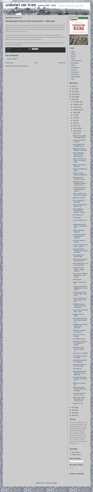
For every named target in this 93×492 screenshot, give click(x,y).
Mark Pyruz (76, 452)
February (76, 128)
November (76, 104)
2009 (73, 410)
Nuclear (73, 56)
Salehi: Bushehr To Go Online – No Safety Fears (79, 160)
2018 (73, 86)
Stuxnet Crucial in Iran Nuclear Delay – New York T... (80, 294)
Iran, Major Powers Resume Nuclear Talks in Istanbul (80, 250)
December (76, 102)
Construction (75, 72)
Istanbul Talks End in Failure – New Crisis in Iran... (80, 226)
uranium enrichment (41, 51)
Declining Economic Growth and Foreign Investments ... (79, 305)
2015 (73, 89)
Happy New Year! (78, 403)
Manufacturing (75, 76)
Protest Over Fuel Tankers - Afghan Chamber (78, 269)
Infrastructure (75, 74)
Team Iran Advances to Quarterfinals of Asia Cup (80, 299)
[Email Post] (29, 49)
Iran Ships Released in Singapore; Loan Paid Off (80, 379)
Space (73, 58)
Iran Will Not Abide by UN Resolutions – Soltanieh (79, 236)
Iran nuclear (27, 51)
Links (72, 79)
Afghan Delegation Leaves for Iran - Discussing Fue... (78, 154)
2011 (73, 99)
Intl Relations (75, 67)
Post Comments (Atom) (21, 66)
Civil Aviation (75, 63)
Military (73, 53)
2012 (73, 97)
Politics (73, 65)
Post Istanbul (77, 217)
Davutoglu (21, 51)
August (75, 112)
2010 (73, 407)
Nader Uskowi (77, 454)
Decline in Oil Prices (79, 198)
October (76, 107)
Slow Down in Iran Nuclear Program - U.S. (79, 349)
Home (36, 63)
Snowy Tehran (77, 279)
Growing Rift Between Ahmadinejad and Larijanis (79, 189)
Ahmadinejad (13, 51)
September (76, 109)
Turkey (33, 51)
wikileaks (49, 51)
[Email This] (32, 49)
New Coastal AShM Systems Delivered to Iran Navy (80, 389)
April (74, 123)
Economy (74, 70)
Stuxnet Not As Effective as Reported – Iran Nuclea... (80, 275)
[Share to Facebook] (36, 49)
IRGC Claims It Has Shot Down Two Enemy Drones (79, 399)
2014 (73, 91)
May (74, 120)
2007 (73, 415)
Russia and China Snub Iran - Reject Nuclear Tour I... (80, 320)
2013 (73, 94)
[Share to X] (35, 49)
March (75, 125)
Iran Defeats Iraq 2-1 (79, 339)
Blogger (54, 483)
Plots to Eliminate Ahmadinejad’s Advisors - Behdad (79, 210)
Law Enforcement (76, 60)
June (75, 117)
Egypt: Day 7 (77, 133)
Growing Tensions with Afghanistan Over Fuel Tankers (80, 288)
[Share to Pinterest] (37, 49)
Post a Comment (12, 59)
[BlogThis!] (33, 49)
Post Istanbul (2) (78, 215)
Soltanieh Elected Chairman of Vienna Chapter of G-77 (79, 183)
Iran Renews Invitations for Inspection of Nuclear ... (80, 343)
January (75, 131)
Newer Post (9, 63)
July (74, 115)
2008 (73, 412)
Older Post (62, 63)
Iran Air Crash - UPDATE (80, 353)
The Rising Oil (77, 368)
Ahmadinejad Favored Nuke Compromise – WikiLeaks (79, 373)
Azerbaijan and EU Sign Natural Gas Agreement (80, 326)
